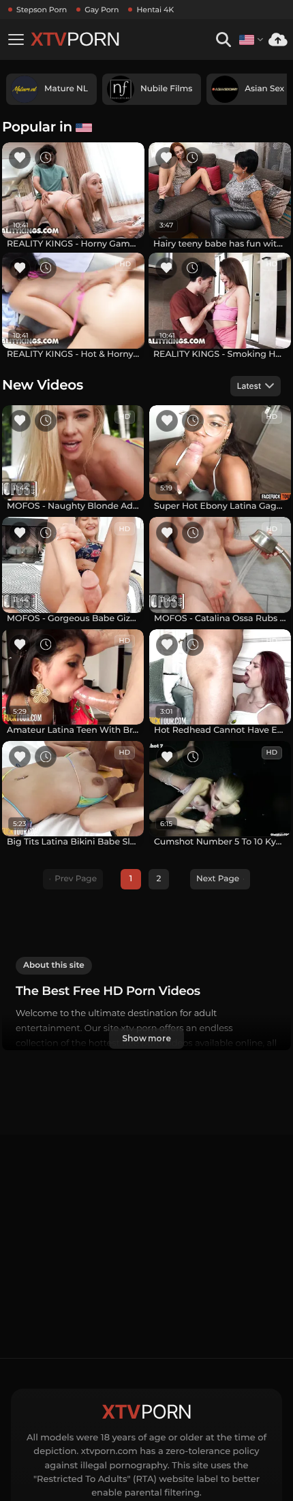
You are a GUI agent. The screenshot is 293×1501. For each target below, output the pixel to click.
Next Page (217, 879)
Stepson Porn (41, 9)
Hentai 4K (155, 9)
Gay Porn (101, 9)
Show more (146, 1038)
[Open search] (223, 40)
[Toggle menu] (15, 39)
